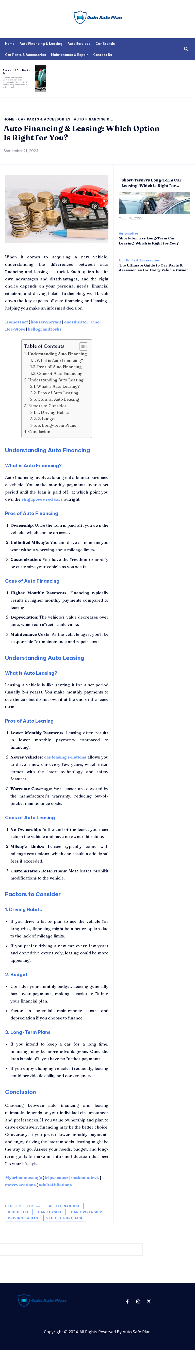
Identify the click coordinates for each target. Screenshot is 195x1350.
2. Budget (47, 418)
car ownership (86, 1212)
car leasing (50, 1212)
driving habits (23, 1218)
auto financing (65, 1206)
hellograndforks (45, 329)
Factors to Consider (47, 405)
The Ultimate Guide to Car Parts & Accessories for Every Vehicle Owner (153, 268)
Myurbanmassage (23, 1177)
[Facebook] (127, 1302)
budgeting (19, 1212)
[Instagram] (138, 1302)
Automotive (128, 233)
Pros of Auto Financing (59, 366)
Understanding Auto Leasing (56, 379)
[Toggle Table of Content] (81, 346)
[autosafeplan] (97, 19)
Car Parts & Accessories (44, 119)
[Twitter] (149, 1302)
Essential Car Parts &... (16, 72)
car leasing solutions (65, 757)
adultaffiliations (55, 1184)
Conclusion (39, 431)
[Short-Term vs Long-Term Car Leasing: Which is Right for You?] (154, 203)
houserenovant (46, 321)
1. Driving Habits (53, 412)
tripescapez (56, 1177)
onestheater (76, 321)
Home (9, 119)
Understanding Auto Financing (57, 353)
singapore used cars (42, 499)
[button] (186, 49)
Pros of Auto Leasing (58, 392)
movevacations (20, 1184)
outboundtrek (85, 1177)
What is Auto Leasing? (58, 386)
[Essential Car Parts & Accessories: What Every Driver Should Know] (40, 78)
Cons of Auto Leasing (58, 399)
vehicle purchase (64, 1218)
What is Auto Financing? (60, 360)
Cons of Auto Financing (60, 373)
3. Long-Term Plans (57, 425)
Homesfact (16, 321)
